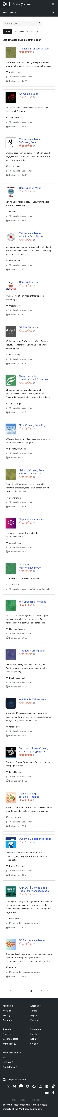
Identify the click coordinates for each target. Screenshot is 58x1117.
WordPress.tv (11, 1043)
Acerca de (8, 1005)
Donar (34, 1038)
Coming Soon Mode (30, 188)
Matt (6, 1057)
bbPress (8, 1062)
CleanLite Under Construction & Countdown (34, 378)
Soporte (7, 1034)
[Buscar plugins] (39, 23)
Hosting (6, 1015)
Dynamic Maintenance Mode (35, 838)
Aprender (7, 1029)
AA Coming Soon (28, 93)
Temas (33, 1010)
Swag (34, 1043)
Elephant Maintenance (31, 519)
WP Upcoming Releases (32, 601)
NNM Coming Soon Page (33, 425)
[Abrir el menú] (53, 4)
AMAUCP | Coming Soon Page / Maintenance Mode (34, 889)
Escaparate (36, 1005)
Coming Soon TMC (29, 282)
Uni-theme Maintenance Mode (30, 566)
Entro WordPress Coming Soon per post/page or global (33, 750)
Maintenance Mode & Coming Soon (30, 141)
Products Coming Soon (32, 650)
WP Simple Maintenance (33, 699)
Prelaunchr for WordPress (34, 48)
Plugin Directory (10, 12)
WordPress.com (12, 1052)
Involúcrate (35, 1029)
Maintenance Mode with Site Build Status (31, 235)
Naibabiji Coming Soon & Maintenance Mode (32, 472)
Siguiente (47, 990)
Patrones (34, 1020)
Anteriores (10, 990)
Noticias (7, 1010)
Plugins (33, 1015)
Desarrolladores (10, 1038)
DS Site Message (29, 327)
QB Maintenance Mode (32, 940)
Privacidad (8, 1020)
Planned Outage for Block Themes (29, 795)
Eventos (34, 1034)
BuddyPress (10, 1067)
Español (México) (18, 1079)
